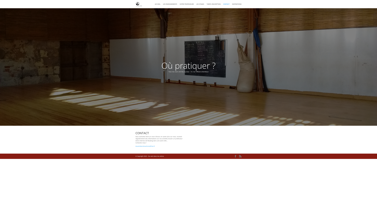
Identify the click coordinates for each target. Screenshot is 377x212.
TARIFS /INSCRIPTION (214, 4)
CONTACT (226, 4)
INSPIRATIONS (237, 4)
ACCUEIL (157, 4)
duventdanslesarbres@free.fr (145, 146)
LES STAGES (200, 4)
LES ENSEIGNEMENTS (170, 4)
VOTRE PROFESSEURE (187, 4)
